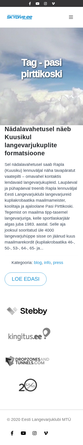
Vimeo (45, 433)
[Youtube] (37, 3)
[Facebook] (30, 3)
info (47, 262)
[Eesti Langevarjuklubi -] (19, 17)
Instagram (34, 433)
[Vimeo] (53, 3)
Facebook (12, 433)
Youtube (23, 433)
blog (38, 262)
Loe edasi (25, 279)
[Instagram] (45, 3)
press (58, 262)
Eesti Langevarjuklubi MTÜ (46, 419)
